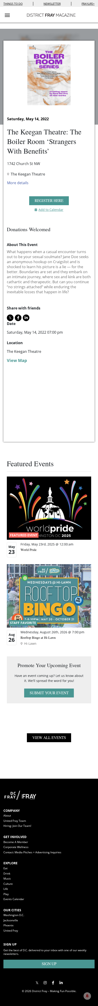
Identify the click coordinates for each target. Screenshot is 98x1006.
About (7, 815)
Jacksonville (10, 920)
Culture (8, 884)
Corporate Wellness (15, 847)
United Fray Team (14, 821)
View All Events (49, 737)
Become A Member (15, 842)
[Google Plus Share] (45, 982)
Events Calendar (13, 899)
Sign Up (49, 963)
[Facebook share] (18, 317)
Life (5, 889)
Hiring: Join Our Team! (17, 826)
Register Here (49, 200)
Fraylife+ (88, 4)
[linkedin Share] (26, 317)
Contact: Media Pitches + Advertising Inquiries (32, 852)
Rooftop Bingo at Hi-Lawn (38, 637)
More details (17, 182)
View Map (17, 360)
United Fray (10, 931)
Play (6, 894)
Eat (5, 868)
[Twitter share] (10, 317)
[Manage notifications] (87, 996)
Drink (6, 873)
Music (7, 878)
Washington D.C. (13, 915)
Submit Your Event (49, 692)
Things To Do (13, 4)
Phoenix (8, 925)
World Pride (28, 550)
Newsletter (52, 4)
